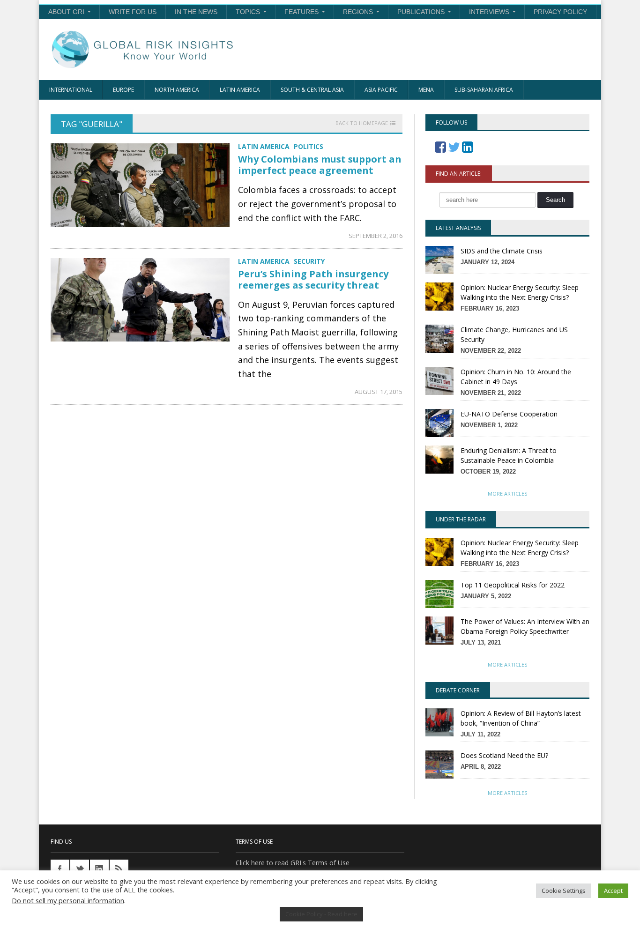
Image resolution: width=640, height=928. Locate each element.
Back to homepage (361, 123)
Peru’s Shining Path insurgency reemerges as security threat (313, 279)
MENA (426, 90)
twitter (79, 869)
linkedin (99, 869)
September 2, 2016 (375, 235)
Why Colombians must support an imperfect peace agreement (320, 165)
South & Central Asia (312, 90)
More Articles (507, 493)
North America (177, 90)
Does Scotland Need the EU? (504, 755)
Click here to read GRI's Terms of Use (293, 862)
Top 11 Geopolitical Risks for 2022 (513, 584)
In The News (196, 11)
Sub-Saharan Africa (483, 90)
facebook (60, 869)
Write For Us (132, 11)
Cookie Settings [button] (564, 890)
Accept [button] (613, 890)
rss (119, 869)
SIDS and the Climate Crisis (502, 250)
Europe (123, 90)
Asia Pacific (381, 90)
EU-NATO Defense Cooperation (509, 413)
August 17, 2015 (378, 391)
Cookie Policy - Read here (321, 914)
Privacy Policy (560, 11)
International (70, 90)
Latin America (240, 90)
